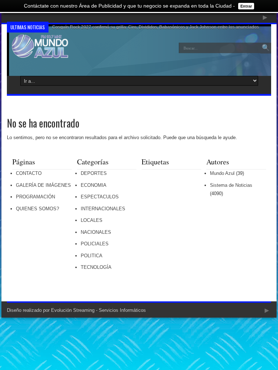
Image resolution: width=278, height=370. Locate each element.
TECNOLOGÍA (96, 267)
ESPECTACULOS (100, 196)
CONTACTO (29, 173)
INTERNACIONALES (103, 208)
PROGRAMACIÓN (35, 196)
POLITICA (91, 255)
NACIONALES (96, 232)
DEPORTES (94, 173)
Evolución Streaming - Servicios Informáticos (98, 310)
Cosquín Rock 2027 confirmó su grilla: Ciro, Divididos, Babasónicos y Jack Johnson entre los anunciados (155, 27)
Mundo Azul (222, 173)
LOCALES (91, 220)
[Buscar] (265, 48)
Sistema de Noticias (231, 185)
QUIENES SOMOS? (37, 208)
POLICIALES (95, 243)
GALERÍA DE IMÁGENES (43, 185)
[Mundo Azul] (40, 53)
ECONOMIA (93, 185)
